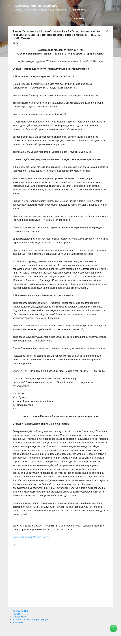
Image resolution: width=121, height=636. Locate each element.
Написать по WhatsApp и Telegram (31, 619)
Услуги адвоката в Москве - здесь (31, 537)
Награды (17, 613)
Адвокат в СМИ (78, 10)
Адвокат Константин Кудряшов (36, 5)
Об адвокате (19, 616)
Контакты (79, 18)
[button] (107, 31)
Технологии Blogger (62, 629)
